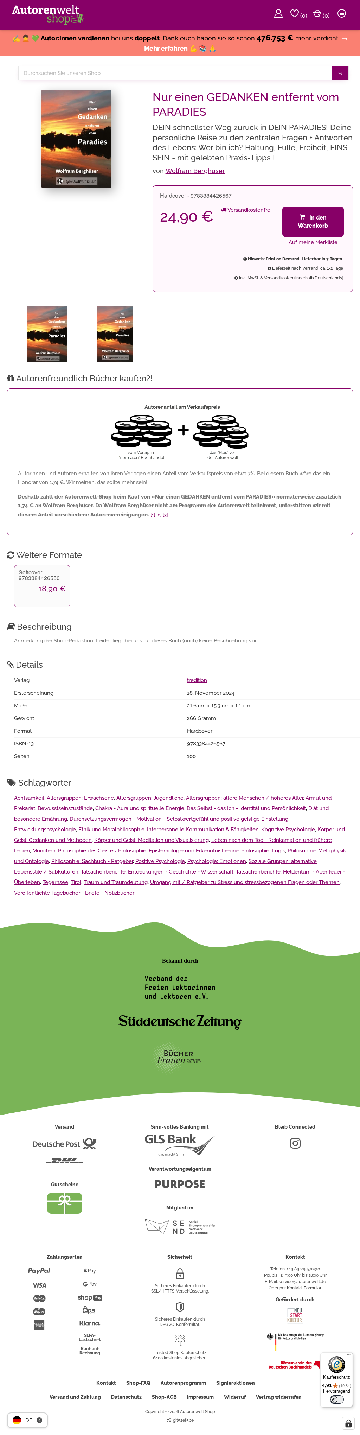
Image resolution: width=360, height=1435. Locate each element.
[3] (165, 515)
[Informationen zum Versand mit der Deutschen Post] (64, 1146)
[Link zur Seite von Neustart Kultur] (295, 1323)
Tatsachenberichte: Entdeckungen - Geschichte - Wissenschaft (157, 872)
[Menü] (349, 1356)
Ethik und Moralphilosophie (111, 829)
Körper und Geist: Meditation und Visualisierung (151, 840)
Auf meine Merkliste (313, 242)
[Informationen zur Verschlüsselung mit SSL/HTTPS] (180, 1276)
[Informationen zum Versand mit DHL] (64, 1164)
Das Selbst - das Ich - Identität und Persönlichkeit (246, 808)
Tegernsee (55, 882)
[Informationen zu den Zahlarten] (39, 1274)
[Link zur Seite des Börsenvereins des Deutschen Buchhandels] (295, 1367)
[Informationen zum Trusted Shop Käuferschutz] (180, 1343)
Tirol (76, 882)
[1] (152, 515)
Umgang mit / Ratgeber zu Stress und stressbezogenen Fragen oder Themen (245, 882)
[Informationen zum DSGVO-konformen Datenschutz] (180, 1310)
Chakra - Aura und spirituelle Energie (139, 808)
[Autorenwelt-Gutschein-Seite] (64, 1212)
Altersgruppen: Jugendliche (150, 798)
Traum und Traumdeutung (116, 882)
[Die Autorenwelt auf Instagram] (295, 1146)
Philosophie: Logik (263, 850)
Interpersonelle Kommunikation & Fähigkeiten (203, 829)
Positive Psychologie (160, 861)
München (44, 850)
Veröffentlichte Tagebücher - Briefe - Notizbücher (74, 893)
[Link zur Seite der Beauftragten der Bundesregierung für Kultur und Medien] (295, 1355)
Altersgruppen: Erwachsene (80, 798)
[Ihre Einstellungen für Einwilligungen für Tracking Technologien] (348, 1423)
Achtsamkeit (29, 798)
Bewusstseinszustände (65, 808)
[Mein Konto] (278, 15)
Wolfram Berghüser (195, 170)
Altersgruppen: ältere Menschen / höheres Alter (244, 798)
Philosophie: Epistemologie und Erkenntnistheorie (178, 850)
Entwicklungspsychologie (45, 829)
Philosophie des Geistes (87, 850)
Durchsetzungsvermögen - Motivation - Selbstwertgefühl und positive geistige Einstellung (179, 819)
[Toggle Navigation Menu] (342, 15)
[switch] (337, 1399)
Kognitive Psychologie (288, 829)
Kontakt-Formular (304, 1287)
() (303, 15)
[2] (159, 515)
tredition (197, 680)
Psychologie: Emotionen (216, 861)
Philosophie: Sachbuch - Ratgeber (92, 861)
